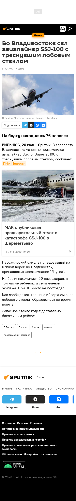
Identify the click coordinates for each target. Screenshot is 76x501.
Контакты (36, 423)
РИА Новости (14, 163)
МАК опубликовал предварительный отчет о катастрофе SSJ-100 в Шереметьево (30, 235)
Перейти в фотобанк (46, 117)
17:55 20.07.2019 (13, 69)
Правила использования (18, 434)
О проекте (9, 423)
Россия (35, 327)
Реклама (22, 423)
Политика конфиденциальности (23, 428)
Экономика (65, 388)
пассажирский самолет (17, 334)
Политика (24, 388)
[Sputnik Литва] (12, 30)
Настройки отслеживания (40, 454)
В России (9, 327)
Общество (44, 388)
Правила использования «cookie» (24, 439)
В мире (23, 327)
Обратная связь (12, 454)
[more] (69, 251)
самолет (48, 327)
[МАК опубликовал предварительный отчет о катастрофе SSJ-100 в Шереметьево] (38, 196)
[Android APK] (14, 465)
